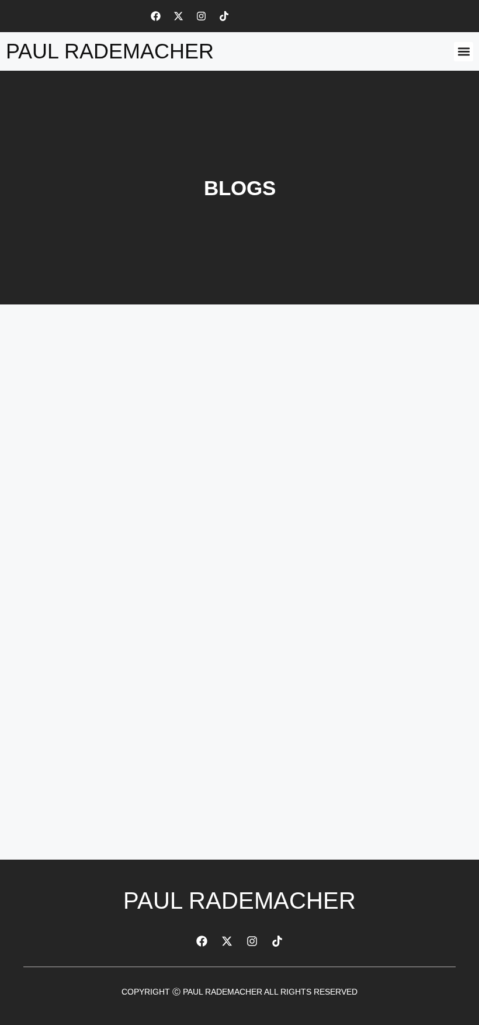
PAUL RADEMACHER (110, 51)
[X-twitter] (178, 16)
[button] (463, 51)
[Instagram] (201, 16)
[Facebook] (155, 16)
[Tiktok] (224, 16)
